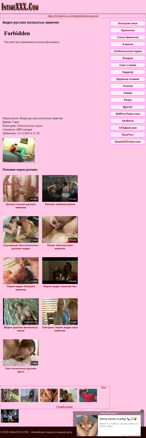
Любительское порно (29, 125)
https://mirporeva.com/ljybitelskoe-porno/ (73, 16)
